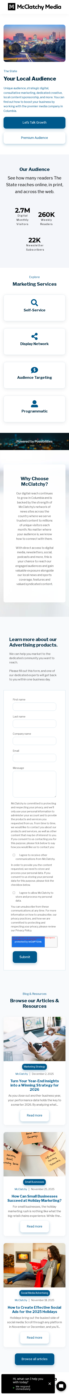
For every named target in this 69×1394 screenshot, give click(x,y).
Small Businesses (34, 1182)
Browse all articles (35, 1359)
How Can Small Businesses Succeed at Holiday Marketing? (34, 1198)
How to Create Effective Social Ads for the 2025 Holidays (34, 1309)
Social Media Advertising (34, 1293)
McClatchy (21, 1073)
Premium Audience (34, 137)
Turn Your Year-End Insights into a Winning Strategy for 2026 (34, 1085)
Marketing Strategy (34, 1067)
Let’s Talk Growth (35, 122)
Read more (34, 1115)
